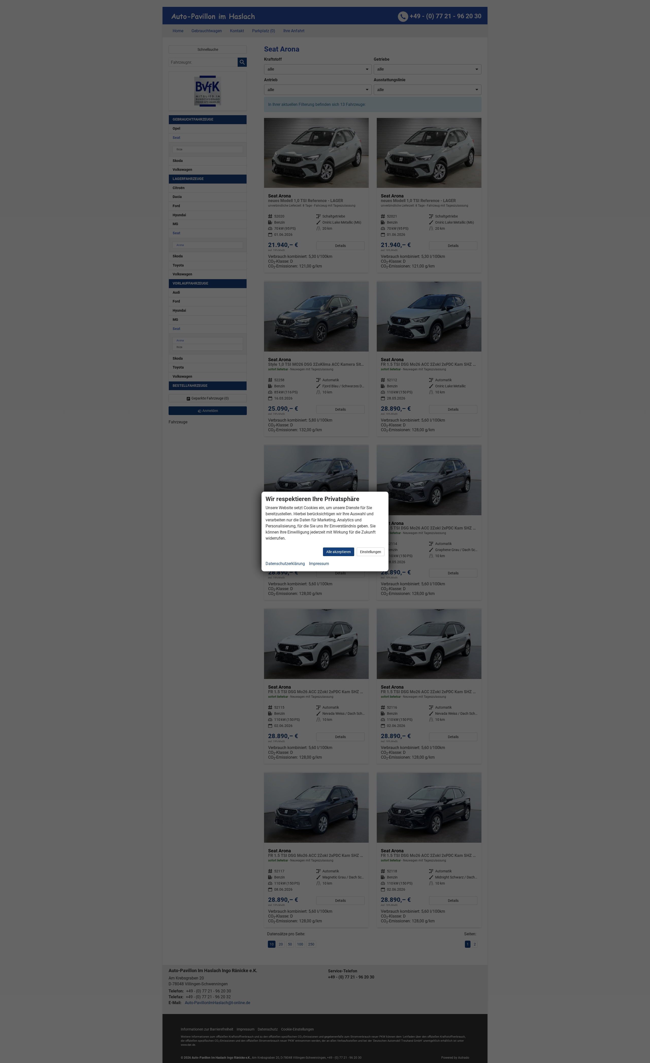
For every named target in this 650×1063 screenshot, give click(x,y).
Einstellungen (370, 552)
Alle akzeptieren (338, 552)
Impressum (319, 563)
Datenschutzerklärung (285, 563)
